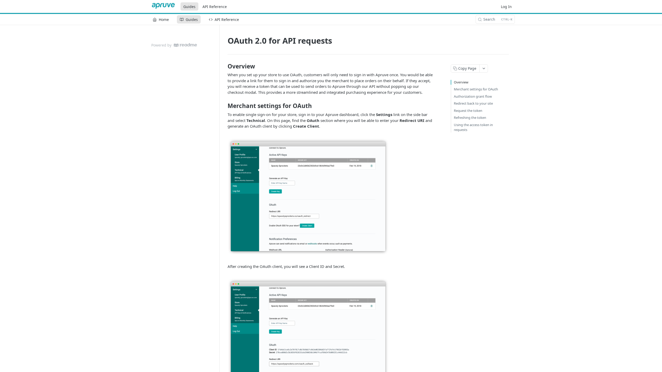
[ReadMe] (185, 45)
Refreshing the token (470, 117)
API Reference (214, 6)
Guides (189, 6)
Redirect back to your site (473, 103)
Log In (506, 6)
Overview (461, 82)
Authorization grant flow (473, 96)
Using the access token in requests (473, 127)
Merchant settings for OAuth (476, 89)
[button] (308, 195)
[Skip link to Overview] (224, 66)
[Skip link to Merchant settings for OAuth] (224, 106)
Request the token (468, 110)
